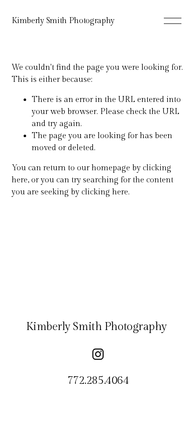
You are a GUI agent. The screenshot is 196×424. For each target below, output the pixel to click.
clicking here (104, 192)
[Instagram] (98, 354)
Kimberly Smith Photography (63, 21)
